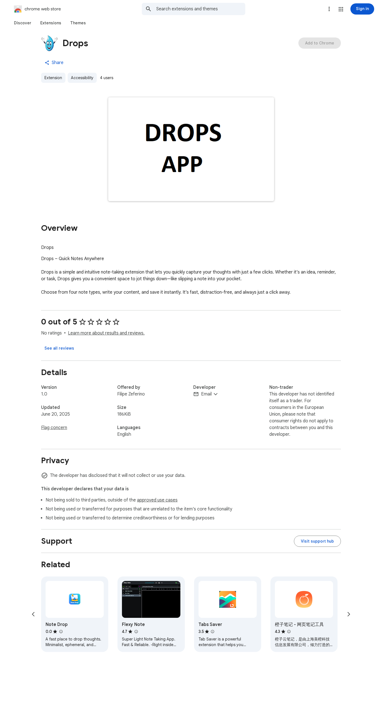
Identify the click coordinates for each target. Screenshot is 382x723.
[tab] (23, 23)
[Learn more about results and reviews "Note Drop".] (60, 631)
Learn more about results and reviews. (106, 333)
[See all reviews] (59, 348)
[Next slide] (348, 614)
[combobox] (200, 9)
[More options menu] (329, 9)
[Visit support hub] (317, 541)
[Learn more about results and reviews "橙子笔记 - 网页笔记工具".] (289, 631)
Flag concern (54, 427)
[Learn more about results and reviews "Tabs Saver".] (212, 631)
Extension (53, 77)
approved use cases (157, 500)
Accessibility (82, 77)
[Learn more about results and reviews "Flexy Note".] (136, 631)
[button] (340, 9)
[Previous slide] (33, 614)
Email (206, 394)
